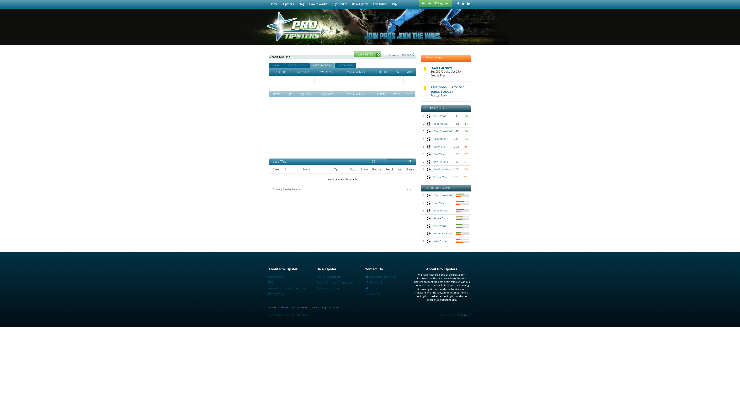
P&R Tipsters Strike (437, 188)
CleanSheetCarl (442, 131)
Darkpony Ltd (463, 315)
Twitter (373, 288)
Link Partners (300, 307)
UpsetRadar (440, 139)
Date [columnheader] (276, 169)
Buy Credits (339, 4)
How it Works (318, 4)
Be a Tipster (360, 4)
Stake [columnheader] (364, 169)
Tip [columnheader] (336, 169)
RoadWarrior (440, 123)
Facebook (376, 282)
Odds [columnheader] (353, 169)
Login (428, 3)
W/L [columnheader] (400, 169)
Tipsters (288, 4)
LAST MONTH (345, 65)
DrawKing (439, 146)
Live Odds (379, 4)
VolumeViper (440, 177)
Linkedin (374, 294)
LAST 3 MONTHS (322, 65)
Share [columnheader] (410, 169)
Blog (301, 4)
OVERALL (277, 65)
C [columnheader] (285, 169)
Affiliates (284, 307)
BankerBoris (440, 162)
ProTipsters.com (299, 315)
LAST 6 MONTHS (297, 65)
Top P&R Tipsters (436, 108)
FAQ (270, 282)
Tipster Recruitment (328, 276)
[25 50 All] (376, 161)
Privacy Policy (276, 294)
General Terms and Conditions (287, 288)
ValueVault (439, 116)
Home (274, 4)
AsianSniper (440, 241)
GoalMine (439, 154)
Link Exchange (319, 307)
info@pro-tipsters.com (383, 276)
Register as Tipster (327, 288)
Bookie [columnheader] (376, 169)
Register (443, 3)
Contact (334, 307)
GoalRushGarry (442, 169)
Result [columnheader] (389, 169)
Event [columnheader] (306, 169)
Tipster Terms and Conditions (334, 282)
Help (394, 4)
